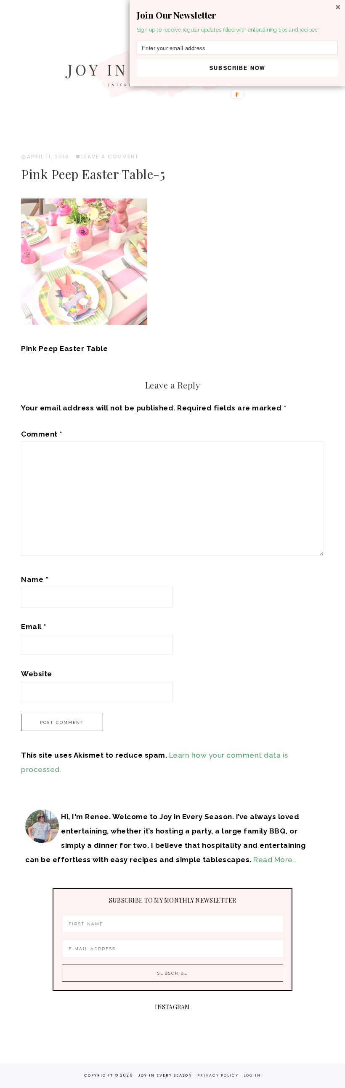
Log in (252, 1075)
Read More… (275, 859)
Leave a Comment (110, 156)
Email (33, 626)
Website (36, 674)
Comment (41, 434)
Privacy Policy (218, 1075)
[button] (237, 15)
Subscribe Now (237, 67)
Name (34, 579)
